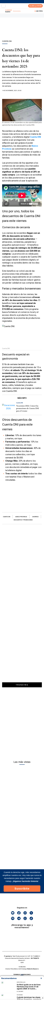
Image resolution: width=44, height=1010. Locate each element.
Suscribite (22, 888)
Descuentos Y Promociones (23, 520)
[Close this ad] (42, 997)
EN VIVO (39, 11)
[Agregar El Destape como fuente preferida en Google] (22, 95)
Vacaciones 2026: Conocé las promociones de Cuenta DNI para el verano (27, 408)
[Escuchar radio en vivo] (2, 11)
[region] (22, 32)
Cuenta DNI (6, 516)
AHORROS (35, 516)
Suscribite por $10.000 (35, 6)
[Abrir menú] (3, 6)
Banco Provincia (21, 516)
